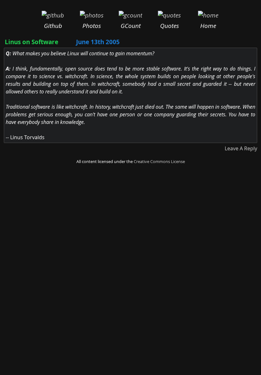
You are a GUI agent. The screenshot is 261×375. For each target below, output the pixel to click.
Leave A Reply (241, 148)
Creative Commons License (159, 161)
